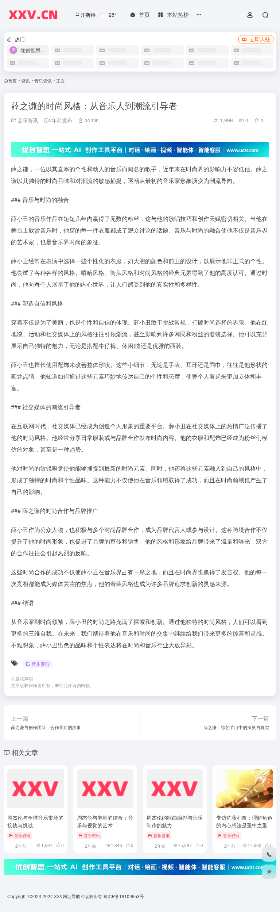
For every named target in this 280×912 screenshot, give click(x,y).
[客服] (269, 854)
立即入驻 (260, 39)
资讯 (25, 80)
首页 (12, 80)
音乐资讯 (43, 80)
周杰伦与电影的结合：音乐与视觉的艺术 (105, 821)
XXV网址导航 (67, 896)
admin (91, 120)
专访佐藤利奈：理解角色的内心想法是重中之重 (244, 821)
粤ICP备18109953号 (123, 896)
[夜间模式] (269, 872)
